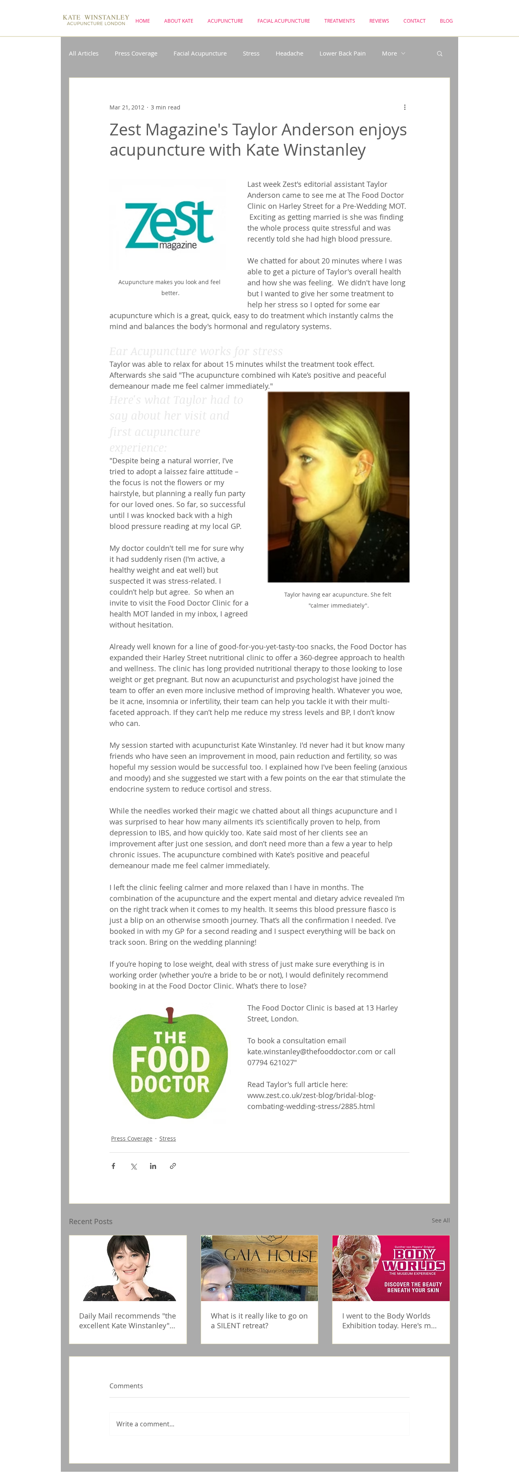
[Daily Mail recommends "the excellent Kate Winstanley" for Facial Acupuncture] (128, 1268)
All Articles (84, 53)
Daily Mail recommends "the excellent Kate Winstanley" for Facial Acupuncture (127, 1320)
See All (441, 1220)
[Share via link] (173, 1166)
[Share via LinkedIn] (153, 1166)
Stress (251, 53)
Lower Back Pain (343, 53)
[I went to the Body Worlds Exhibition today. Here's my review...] (391, 1268)
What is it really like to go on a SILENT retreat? (259, 1320)
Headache (289, 53)
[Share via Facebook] (113, 1166)
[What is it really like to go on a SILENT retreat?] (259, 1268)
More (389, 53)
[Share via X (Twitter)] (133, 1166)
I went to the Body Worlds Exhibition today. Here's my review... (388, 1320)
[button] (440, 53)
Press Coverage (136, 53)
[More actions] (405, 107)
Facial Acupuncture (200, 53)
